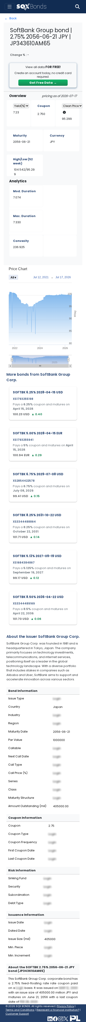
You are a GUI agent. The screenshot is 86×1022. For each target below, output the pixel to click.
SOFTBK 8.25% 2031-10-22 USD (37, 515)
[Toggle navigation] (10, 6)
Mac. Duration (24, 216)
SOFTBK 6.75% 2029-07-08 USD (38, 474)
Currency (57, 135)
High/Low (23, 161)
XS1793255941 (23, 440)
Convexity (21, 241)
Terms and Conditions (20, 1010)
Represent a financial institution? (57, 1010)
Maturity (20, 135)
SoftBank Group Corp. (59, 636)
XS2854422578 (24, 481)
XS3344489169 (24, 603)
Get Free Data (43, 82)
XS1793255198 (23, 399)
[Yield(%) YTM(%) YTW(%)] (21, 105)
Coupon (43, 106)
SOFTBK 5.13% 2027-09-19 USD (37, 556)
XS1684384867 (24, 562)
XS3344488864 (24, 522)
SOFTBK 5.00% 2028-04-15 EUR (37, 433)
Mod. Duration (24, 191)
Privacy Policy (65, 1006)
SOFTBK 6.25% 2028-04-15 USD (38, 392)
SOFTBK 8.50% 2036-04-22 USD (38, 597)
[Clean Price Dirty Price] (72, 105)
